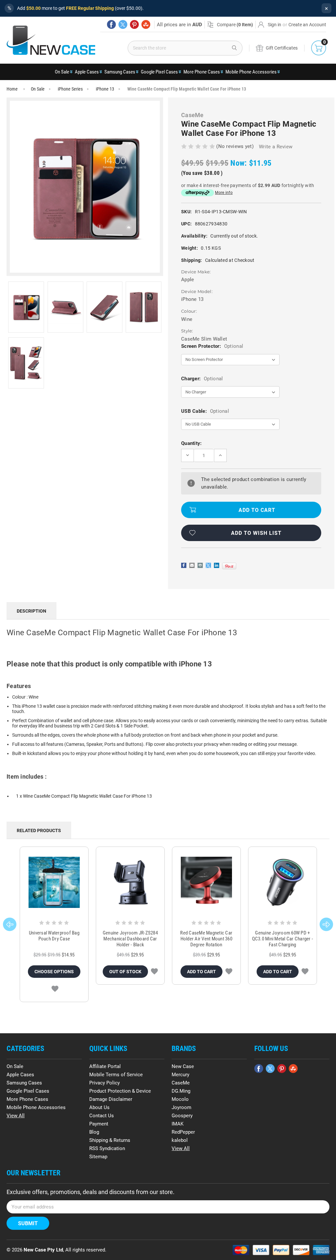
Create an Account (307, 24)
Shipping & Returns (109, 1140)
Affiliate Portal (105, 1066)
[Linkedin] (216, 565)
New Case (183, 1066)
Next (326, 924)
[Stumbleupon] (145, 24)
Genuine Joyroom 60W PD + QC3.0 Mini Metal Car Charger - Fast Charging (282, 939)
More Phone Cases (201, 72)
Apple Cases (87, 72)
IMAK (177, 1124)
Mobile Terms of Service (116, 1075)
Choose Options (54, 971)
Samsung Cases (119, 72)
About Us (99, 1107)
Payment (98, 1124)
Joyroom (181, 1107)
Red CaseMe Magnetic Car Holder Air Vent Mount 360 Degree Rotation (206, 939)
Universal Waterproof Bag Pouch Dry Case (54, 936)
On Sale (62, 72)
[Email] (192, 565)
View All (16, 1116)
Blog (94, 1132)
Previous (9, 924)
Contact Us (101, 1116)
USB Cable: (205, 411)
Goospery (182, 1116)
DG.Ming (181, 1091)
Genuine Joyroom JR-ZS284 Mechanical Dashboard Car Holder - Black (130, 939)
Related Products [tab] (39, 830)
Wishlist (55, 989)
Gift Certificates (282, 48)
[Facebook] (111, 24)
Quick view (54, 882)
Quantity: (191, 443)
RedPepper (183, 1132)
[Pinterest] (134, 24)
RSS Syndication (107, 1148)
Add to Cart (201, 971)
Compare (235, 24)
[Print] (200, 565)
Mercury (180, 1075)
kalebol (180, 1140)
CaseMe (181, 1083)
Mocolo (180, 1099)
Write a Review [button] (275, 147)
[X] (122, 24)
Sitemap (98, 1157)
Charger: (202, 379)
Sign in (274, 24)
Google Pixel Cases (159, 72)
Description (31, 611)
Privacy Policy (104, 1083)
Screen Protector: (212, 346)
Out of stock (125, 971)
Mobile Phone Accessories (251, 72)
